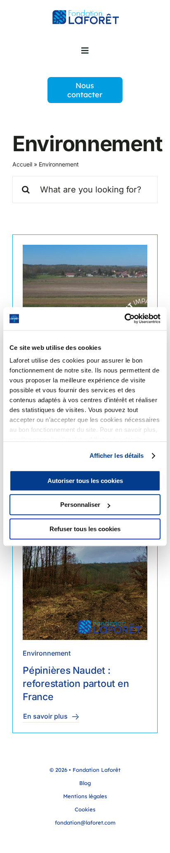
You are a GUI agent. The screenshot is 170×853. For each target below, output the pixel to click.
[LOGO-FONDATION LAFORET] (85, 13)
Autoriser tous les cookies (85, 480)
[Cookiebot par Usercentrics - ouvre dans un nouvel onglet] (124, 318)
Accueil (22, 164)
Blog (85, 783)
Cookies (85, 809)
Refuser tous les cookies (85, 528)
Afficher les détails (117, 455)
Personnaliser (80, 504)
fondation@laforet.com (85, 822)
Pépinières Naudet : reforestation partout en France (76, 684)
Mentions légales (85, 796)
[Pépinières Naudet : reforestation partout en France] (85, 578)
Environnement (47, 653)
